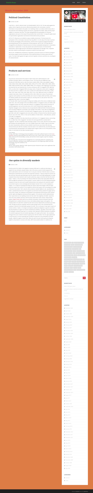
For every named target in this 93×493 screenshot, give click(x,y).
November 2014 (69, 175)
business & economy (68, 246)
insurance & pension (68, 259)
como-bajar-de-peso (77, 246)
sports (71, 267)
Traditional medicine (68, 269)
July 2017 (68, 141)
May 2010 (68, 186)
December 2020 (69, 73)
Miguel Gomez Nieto (17, 199)
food (74, 253)
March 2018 (68, 121)
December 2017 (69, 127)
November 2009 (69, 203)
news (69, 263)
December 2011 (69, 177)
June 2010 (68, 183)
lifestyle (66, 261)
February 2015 (69, 169)
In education (67, 36)
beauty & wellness (78, 244)
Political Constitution (19, 17)
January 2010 (69, 197)
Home (73, 2)
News (67, 233)
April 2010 (68, 189)
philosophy (82, 263)
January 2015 (69, 172)
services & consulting (78, 265)
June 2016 (68, 155)
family (74, 251)
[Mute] (81, 21)
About (78, 2)
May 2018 (68, 116)
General (68, 230)
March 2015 (68, 166)
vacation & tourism (81, 269)
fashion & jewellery (80, 251)
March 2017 (68, 144)
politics (66, 265)
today (79, 267)
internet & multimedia (78, 259)
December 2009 (69, 200)
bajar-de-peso (67, 244)
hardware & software (69, 255)
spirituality (67, 267)
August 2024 (68, 62)
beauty (72, 244)
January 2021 (69, 71)
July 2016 (68, 152)
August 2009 (68, 208)
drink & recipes (75, 249)
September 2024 (69, 59)
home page (74, 257)
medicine (74, 261)
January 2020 (69, 102)
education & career (68, 251)
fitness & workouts (68, 253)
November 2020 (69, 76)
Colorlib (77, 491)
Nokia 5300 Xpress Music (69, 29)
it (83, 259)
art (72, 242)
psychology (71, 265)
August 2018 (68, 110)
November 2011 (69, 180)
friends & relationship (80, 253)
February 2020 (69, 99)
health (75, 255)
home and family (68, 257)
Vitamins (66, 272)
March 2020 (68, 96)
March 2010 (68, 191)
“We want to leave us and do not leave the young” (73, 33)
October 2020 (69, 79)
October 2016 (69, 147)
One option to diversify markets (24, 160)
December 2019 (69, 104)
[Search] (84, 278)
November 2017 (69, 130)
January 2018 (69, 124)
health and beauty (81, 255)
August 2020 (68, 85)
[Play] (66, 21)
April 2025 (68, 54)
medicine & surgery (80, 261)
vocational (71, 272)
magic (70, 261)
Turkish (84, 2)
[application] (75, 16)
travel (75, 269)
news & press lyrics (75, 263)
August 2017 (68, 138)
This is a (66, 39)
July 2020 (68, 87)
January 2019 (69, 107)
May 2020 (68, 93)
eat (80, 249)
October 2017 (69, 132)
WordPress (86, 491)
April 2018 (68, 118)
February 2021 (69, 68)
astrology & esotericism (78, 242)
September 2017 (69, 135)
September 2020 (69, 82)
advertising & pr (68, 242)
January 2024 (69, 65)
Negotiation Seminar (68, 42)
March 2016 (68, 161)
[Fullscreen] (83, 21)
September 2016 (69, 149)
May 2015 (68, 163)
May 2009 (68, 211)
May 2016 (68, 158)
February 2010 (69, 194)
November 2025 (69, 51)
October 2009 (69, 206)
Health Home (11, 2)
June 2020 (68, 90)
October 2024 (69, 57)
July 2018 (68, 113)
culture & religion (68, 249)
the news (75, 267)
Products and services (20, 70)
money (66, 263)
